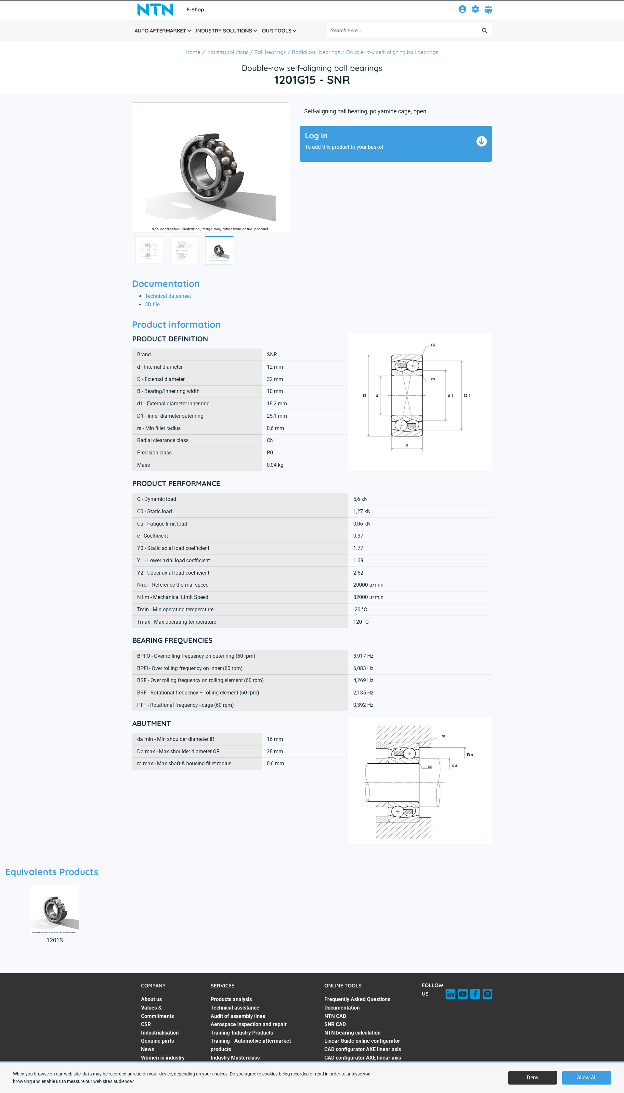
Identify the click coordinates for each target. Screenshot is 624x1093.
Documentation (342, 1008)
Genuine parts (157, 1041)
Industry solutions (227, 52)
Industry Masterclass (235, 1058)
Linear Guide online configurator (362, 1041)
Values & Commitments (157, 1012)
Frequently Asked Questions (357, 999)
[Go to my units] (475, 10)
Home (193, 52)
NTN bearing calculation (352, 1033)
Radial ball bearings (316, 52)
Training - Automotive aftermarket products (251, 1045)
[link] (462, 10)
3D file (152, 304)
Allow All (587, 1077)
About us (151, 999)
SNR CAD (335, 1024)
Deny (533, 1077)
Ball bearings (270, 52)
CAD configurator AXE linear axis (362, 1049)
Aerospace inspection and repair (249, 1024)
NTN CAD (335, 1016)
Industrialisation (160, 1033)
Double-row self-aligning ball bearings (392, 52)
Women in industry (163, 1058)
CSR (146, 1024)
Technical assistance (235, 1008)
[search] (484, 30)
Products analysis (231, 999)
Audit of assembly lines (238, 1016)
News (147, 1049)
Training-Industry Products (242, 1033)
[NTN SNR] (155, 9)
